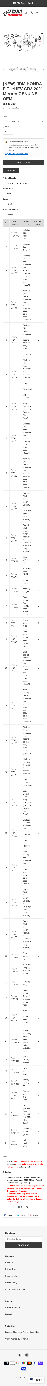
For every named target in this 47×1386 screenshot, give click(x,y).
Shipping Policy (11, 1276)
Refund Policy (11, 1283)
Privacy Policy (11, 1269)
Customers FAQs (12, 1307)
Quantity (6, 127)
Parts (5, 117)
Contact (8, 1314)
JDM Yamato (26, 1377)
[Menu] (42, 13)
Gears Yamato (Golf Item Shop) (18, 1339)
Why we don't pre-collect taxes (17, 154)
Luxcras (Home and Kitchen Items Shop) (22, 1332)
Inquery (11, 170)
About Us (9, 1262)
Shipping (6, 108)
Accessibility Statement (15, 1289)
